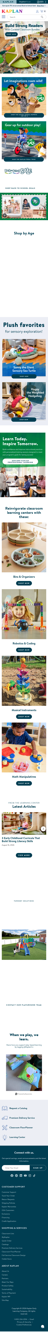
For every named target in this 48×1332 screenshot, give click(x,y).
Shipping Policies (8, 1203)
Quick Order (6, 1240)
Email (32, 1319)
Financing (5, 1217)
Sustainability (7, 1289)
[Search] (42, 17)
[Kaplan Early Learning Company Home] (12, 11)
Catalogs (5, 1244)
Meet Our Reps (8, 1282)
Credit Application (9, 1221)
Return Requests (8, 1199)
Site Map (5, 1300)
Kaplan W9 (6, 1296)
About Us (5, 1271)
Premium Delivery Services (12, 1248)
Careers (5, 1274)
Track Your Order (8, 1195)
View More (25, 855)
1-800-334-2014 (20, 1319)
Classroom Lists (8, 1233)
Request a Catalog (18, 1108)
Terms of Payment (9, 1293)
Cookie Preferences (24, 1324)
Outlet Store (6, 1259)
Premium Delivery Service (22, 1118)
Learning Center (17, 1137)
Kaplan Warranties (9, 1206)
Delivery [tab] (24, 917)
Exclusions (6, 1214)
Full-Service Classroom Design (14, 1255)
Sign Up (38, 1168)
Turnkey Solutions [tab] (24, 901)
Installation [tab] (24, 923)
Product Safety (7, 1285)
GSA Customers (8, 1210)
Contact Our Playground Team (24, 1005)
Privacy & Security (24, 1322)
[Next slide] (43, 828)
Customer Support (9, 1192)
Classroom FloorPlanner (21, 1127)
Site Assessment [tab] (24, 906)
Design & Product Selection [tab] (24, 912)
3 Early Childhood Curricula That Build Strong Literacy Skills (21, 839)
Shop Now (40, 6)
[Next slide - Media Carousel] (44, 1072)
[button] (45, 2)
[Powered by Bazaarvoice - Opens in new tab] (23, 1094)
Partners (5, 1278)
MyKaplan (6, 1237)
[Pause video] (4, 215)
